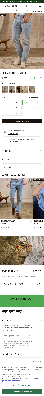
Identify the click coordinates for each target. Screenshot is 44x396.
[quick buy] (31, 221)
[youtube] (19, 354)
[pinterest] (15, 354)
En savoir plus (13, 133)
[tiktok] (7, 354)
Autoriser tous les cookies (22, 392)
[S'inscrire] (29, 335)
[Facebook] (11, 354)
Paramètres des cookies (22, 385)
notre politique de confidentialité (20, 379)
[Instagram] (3, 354)
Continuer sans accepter (35, 361)
